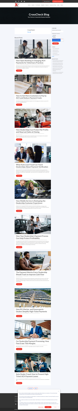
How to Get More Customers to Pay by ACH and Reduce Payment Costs (31, 97)
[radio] (57, 35)
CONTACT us (17, 396)
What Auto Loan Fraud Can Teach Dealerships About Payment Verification (32, 166)
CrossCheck (26, 64)
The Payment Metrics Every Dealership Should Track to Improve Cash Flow (31, 273)
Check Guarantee (38, 133)
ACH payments (42, 64)
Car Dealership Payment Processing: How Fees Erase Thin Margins (32, 342)
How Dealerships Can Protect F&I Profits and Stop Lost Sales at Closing (32, 131)
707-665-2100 (17, 401)
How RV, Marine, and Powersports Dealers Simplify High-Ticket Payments (31, 310)
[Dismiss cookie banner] (58, 391)
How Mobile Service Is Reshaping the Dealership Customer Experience (30, 202)
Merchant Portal (47, 1)
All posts (30, 388)
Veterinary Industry (37, 64)
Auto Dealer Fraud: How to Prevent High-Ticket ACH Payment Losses (32, 375)
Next (36, 388)
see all (53, 56)
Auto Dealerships (34, 133)
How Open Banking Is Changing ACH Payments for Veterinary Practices (30, 61)
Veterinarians (33, 64)
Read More (19, 70)
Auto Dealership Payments (19, 134)
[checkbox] (57, 36)
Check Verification (56, 54)
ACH (32, 99)
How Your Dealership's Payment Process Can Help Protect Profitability (32, 237)
